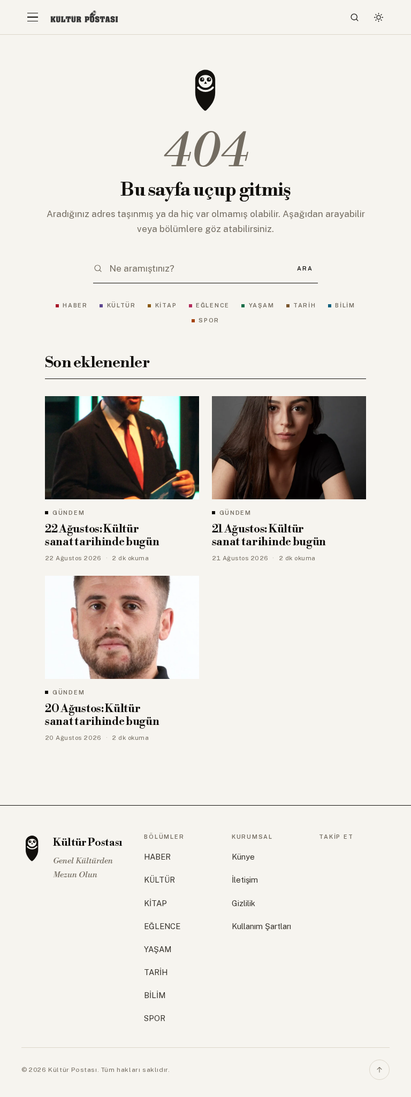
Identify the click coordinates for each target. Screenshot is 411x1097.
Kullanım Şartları (261, 926)
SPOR (209, 320)
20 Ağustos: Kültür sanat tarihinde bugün (102, 715)
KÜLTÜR (121, 305)
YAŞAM (261, 305)
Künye (243, 856)
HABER (75, 305)
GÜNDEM (68, 512)
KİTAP (166, 305)
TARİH (304, 305)
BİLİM (345, 305)
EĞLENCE (213, 305)
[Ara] (355, 17)
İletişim (245, 879)
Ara (305, 268)
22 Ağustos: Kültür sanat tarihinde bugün (102, 536)
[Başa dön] (379, 1070)
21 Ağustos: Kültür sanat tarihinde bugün (269, 536)
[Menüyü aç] (32, 17)
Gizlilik (243, 903)
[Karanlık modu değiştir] (378, 17)
